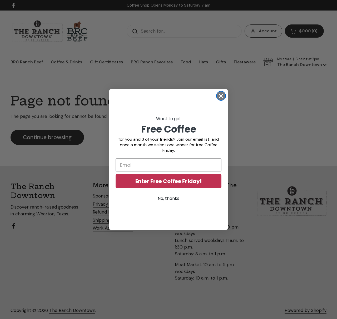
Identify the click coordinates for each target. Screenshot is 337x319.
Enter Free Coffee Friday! (168, 181)
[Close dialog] (221, 95)
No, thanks (168, 198)
